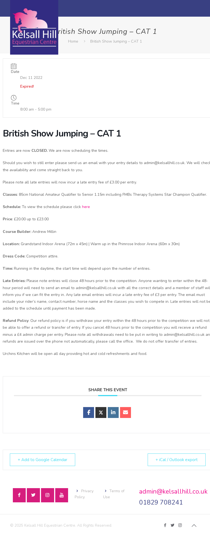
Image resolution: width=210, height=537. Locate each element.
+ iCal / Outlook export (177, 459)
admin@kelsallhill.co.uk (173, 491)
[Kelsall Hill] (34, 27)
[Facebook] (165, 525)
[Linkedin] (113, 412)
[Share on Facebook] (88, 412)
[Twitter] (173, 525)
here (86, 206)
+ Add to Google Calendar (42, 459)
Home (73, 41)
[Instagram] (180, 525)
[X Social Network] (100, 412)
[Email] (125, 412)
